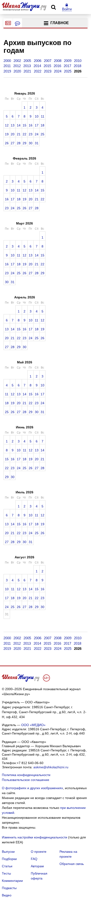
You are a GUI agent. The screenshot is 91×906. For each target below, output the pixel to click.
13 (12, 125)
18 (42, 125)
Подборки (9, 859)
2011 (7, 66)
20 (12, 134)
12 (7, 125)
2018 (77, 66)
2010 (77, 61)
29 (24, 143)
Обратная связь (72, 864)
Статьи (7, 866)
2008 (57, 61)
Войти (67, 9)
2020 (17, 71)
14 (19, 125)
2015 (47, 66)
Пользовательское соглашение (25, 780)
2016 (57, 66)
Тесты (6, 873)
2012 (17, 66)
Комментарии (12, 881)
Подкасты (9, 888)
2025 (67, 71)
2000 (7, 61)
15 (24, 125)
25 (42, 134)
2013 (27, 66)
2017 (67, 66)
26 (7, 143)
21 (19, 134)
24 (36, 134)
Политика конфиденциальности (26, 775)
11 (42, 116)
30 (30, 143)
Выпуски (8, 851)
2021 (27, 71)
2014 (37, 66)
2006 (37, 61)
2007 (47, 61)
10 (36, 116)
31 (36, 143)
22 (24, 134)
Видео (6, 895)
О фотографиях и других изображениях (32, 788)
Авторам (37, 866)
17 (36, 125)
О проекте (38, 851)
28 (19, 143)
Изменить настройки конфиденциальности (34, 837)
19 (7, 134)
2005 (27, 61)
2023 (47, 71)
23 (30, 134)
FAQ (34, 859)
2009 (67, 61)
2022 (37, 71)
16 (30, 125)
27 (12, 143)
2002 (17, 61)
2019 (7, 71)
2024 (57, 71)
